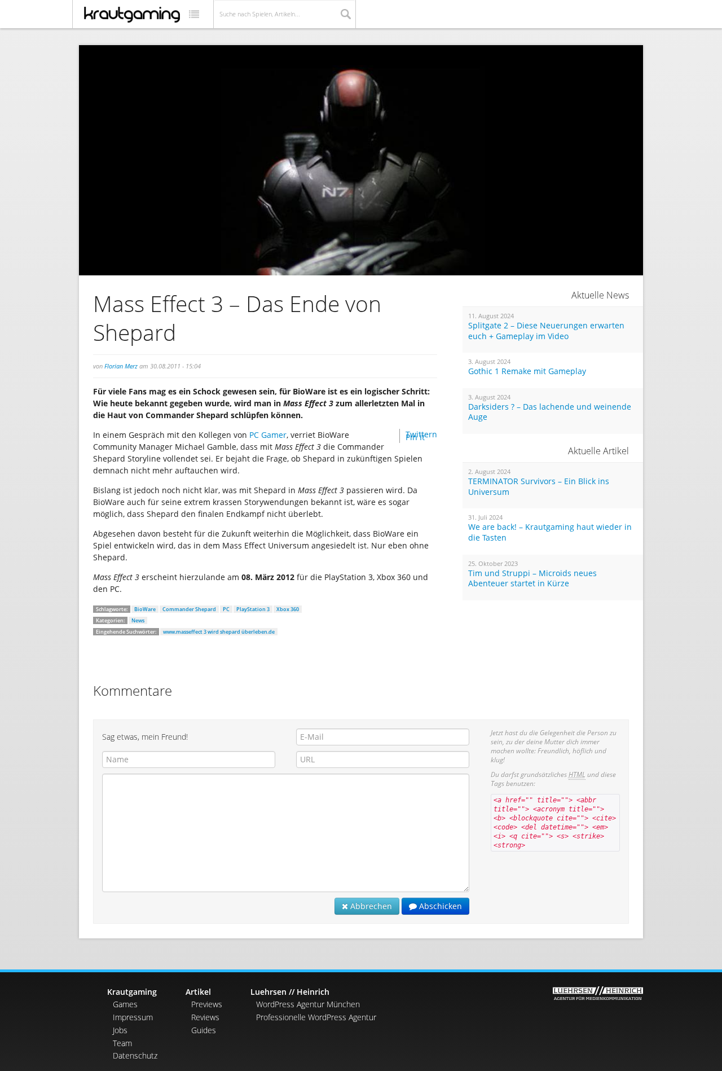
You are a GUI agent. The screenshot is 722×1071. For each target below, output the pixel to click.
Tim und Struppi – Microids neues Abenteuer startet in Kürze (532, 578)
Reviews (205, 1017)
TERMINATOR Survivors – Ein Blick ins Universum (538, 486)
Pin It (415, 437)
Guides (203, 1030)
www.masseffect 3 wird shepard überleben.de (219, 631)
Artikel (198, 991)
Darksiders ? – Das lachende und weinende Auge (549, 412)
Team (122, 1043)
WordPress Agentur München (308, 1004)
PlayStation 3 (253, 609)
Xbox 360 (287, 609)
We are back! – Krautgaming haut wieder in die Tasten (550, 532)
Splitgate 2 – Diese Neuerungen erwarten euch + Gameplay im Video (546, 331)
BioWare (145, 609)
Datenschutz (135, 1055)
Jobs (120, 1030)
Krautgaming (132, 991)
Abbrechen (370, 906)
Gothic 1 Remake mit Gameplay (527, 371)
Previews (206, 1004)
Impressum (133, 1017)
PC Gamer (268, 434)
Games (125, 1004)
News (137, 620)
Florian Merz (121, 366)
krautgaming (132, 15)
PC (226, 609)
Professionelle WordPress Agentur (316, 1017)
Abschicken (439, 906)
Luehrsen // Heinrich (289, 991)
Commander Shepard (189, 609)
